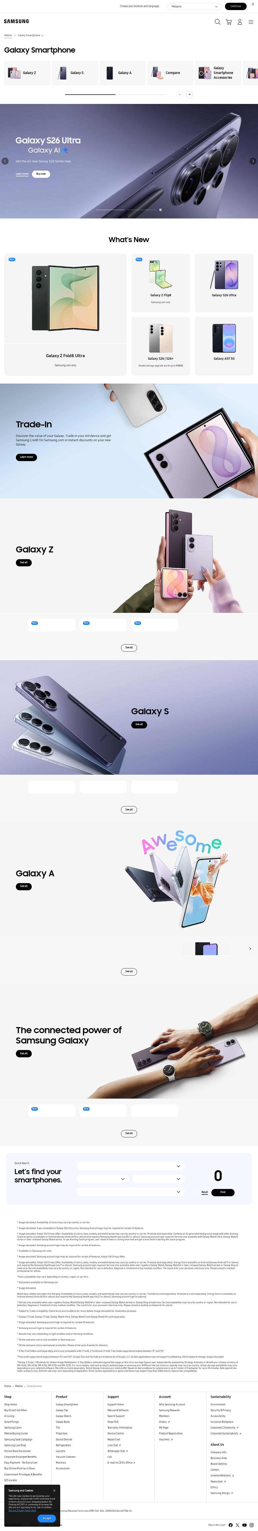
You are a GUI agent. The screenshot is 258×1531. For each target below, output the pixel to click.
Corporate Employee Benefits (20, 1457)
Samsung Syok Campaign (18, 1439)
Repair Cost (114, 1439)
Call (110, 1457)
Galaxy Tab (62, 1410)
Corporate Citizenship (223, 1427)
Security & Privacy (221, 1410)
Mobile (8, 35)
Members (164, 1416)
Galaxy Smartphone (67, 1404)
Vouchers (164, 1439)
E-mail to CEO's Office (120, 1462)
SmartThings (11, 1422)
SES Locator (10, 1480)
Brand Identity (219, 1464)
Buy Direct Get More (15, 1410)
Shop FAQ (113, 1422)
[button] (5, 161)
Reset (205, 1192)
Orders (163, 1422)
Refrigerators (63, 1445)
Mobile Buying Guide (16, 1433)
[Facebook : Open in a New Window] (231, 1525)
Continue (236, 6)
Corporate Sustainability (225, 1433)
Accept (47, 1518)
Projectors (62, 1433)
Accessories (63, 1468)
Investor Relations (221, 1475)
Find (222, 1192)
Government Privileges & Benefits (23, 1474)
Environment (218, 1404)
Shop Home (10, 1404)
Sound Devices (64, 1439)
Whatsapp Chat (116, 1451)
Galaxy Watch (63, 1416)
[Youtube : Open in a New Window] (244, 1525)
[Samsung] (15, 21)
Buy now (156, 169)
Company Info (218, 1452)
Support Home (116, 1404)
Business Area (219, 1458)
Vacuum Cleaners (66, 1457)
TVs (58, 1427)
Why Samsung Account (172, 1404)
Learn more (137, 169)
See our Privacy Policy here (22, 1510)
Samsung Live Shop (15, 1445)
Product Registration (171, 1433)
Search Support (116, 1416)
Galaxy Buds (63, 1422)
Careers (215, 1469)
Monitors (61, 1462)
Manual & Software (118, 1410)
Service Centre (116, 1433)
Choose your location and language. (139, 6)
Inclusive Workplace (222, 1422)
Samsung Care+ (13, 1427)
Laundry (60, 1451)
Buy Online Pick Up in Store (19, 1468)
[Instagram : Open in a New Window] (251, 1525)
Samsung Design (220, 1493)
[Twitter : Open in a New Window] (237, 1525)
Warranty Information (120, 1427)
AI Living (9, 1416)
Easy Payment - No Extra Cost (20, 1462)
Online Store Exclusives (17, 1451)
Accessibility (218, 1416)
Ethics (214, 1487)
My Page (163, 1427)
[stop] (160, 209)
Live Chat (113, 1445)
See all (23, 562)
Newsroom (217, 1481)
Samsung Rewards (169, 1410)
